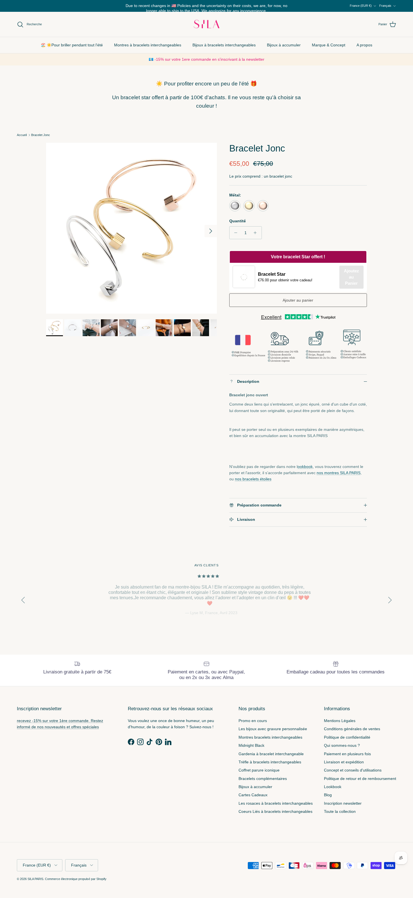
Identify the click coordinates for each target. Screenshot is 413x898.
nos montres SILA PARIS (338, 473)
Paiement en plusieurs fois (347, 754)
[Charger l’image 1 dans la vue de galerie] (131, 228)
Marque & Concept (328, 45)
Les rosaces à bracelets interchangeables (276, 803)
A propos (364, 45)
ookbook (305, 466)
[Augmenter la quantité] (257, 233)
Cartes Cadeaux (253, 795)
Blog (328, 795)
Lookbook (332, 786)
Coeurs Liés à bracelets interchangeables (275, 811)
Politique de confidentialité (347, 737)
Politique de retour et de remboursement (360, 778)
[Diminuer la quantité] (234, 233)
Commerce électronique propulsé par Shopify (75, 879)
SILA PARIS (35, 879)
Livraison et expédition (344, 762)
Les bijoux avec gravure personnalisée (273, 729)
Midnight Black (251, 745)
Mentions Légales (339, 720)
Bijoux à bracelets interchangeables (224, 45)
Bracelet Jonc (40, 135)
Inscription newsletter (343, 803)
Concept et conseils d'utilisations (353, 770)
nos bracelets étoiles (253, 479)
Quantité (237, 221)
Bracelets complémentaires (263, 778)
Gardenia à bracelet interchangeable (271, 754)
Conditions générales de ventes (352, 729)
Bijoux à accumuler (284, 45)
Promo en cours (253, 720)
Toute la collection (340, 811)
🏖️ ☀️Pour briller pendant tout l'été (72, 45)
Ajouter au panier (298, 300)
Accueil (22, 135)
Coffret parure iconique (259, 770)
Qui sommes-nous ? (342, 745)
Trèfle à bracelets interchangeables (270, 762)
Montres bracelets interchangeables (270, 737)
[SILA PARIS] (206, 24)
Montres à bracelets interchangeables (147, 45)
